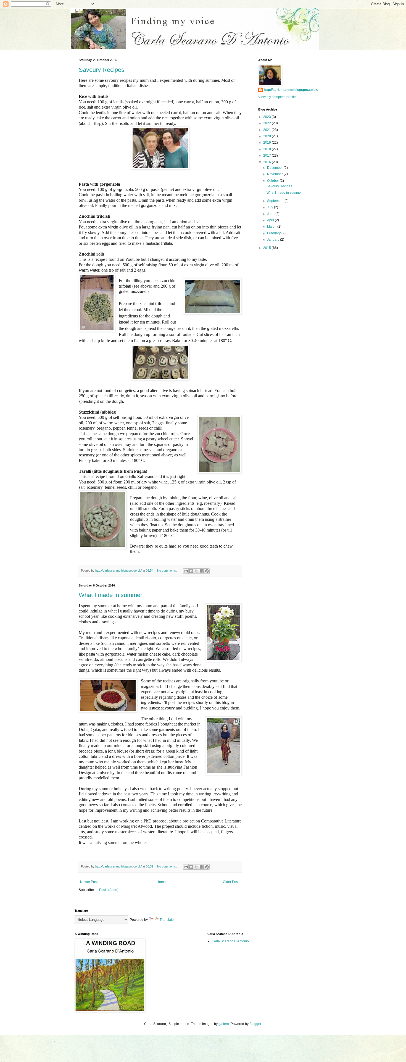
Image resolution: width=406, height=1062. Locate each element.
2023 (267, 117)
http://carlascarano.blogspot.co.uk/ (291, 90)
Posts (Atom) (108, 890)
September (275, 201)
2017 (267, 155)
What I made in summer (110, 595)
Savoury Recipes (101, 69)
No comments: (167, 570)
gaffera (223, 1024)
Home (161, 882)
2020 (267, 136)
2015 (267, 248)
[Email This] (186, 571)
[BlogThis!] (191, 571)
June (271, 214)
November (275, 174)
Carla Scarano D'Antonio (230, 941)
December (275, 168)
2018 (267, 149)
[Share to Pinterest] (207, 571)
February (274, 233)
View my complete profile (277, 97)
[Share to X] (196, 571)
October (273, 181)
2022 (267, 123)
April (271, 220)
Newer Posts (89, 882)
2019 (267, 142)
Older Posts (231, 882)
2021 (267, 130)
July (270, 207)
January (273, 239)
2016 (267, 162)
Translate (167, 920)
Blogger (255, 1024)
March (272, 226)
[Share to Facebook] (201, 571)
